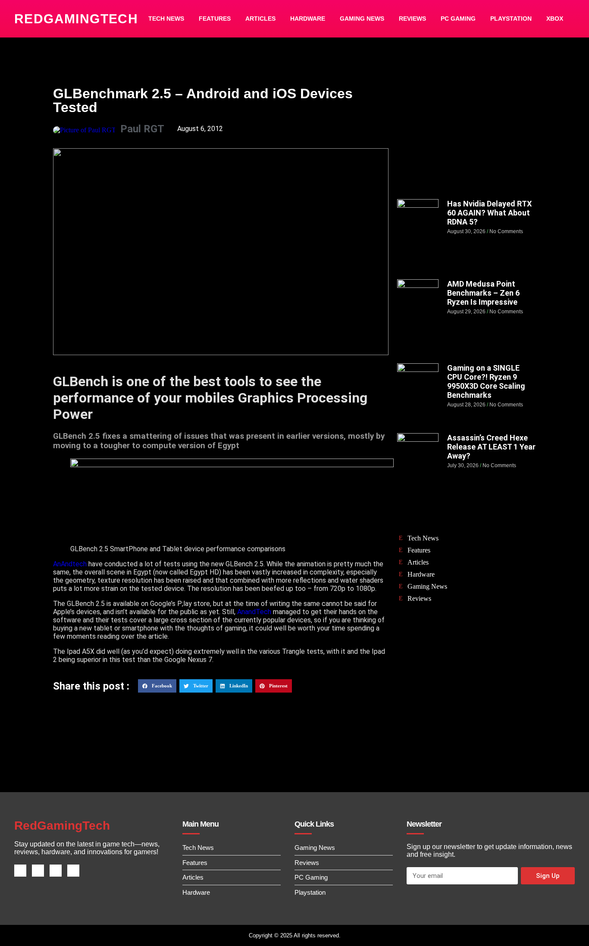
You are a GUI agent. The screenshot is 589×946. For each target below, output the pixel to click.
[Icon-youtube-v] (73, 871)
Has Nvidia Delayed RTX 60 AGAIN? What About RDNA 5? (489, 212)
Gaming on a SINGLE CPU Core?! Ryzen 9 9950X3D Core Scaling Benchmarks (486, 381)
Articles (260, 18)
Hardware (307, 18)
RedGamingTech (76, 19)
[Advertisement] (466, 136)
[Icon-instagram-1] (56, 871)
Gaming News (362, 18)
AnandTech (254, 612)
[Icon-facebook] (20, 871)
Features (215, 18)
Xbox (554, 18)
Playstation (511, 18)
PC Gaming (458, 18)
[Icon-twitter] (38, 871)
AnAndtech (70, 564)
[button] (157, 686)
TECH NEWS (166, 18)
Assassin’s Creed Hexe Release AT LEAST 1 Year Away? (491, 446)
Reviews (412, 18)
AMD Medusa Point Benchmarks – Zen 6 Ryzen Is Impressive (483, 292)
